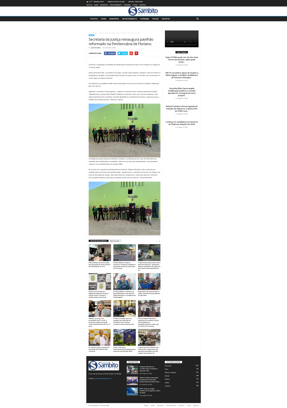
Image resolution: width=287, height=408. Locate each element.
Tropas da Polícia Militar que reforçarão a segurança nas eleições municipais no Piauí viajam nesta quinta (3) (148, 350)
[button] (197, 18)
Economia (127, 5)
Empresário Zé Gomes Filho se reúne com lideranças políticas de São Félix (149, 293)
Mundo (167, 376)
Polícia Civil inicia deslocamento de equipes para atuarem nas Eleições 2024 (124, 349)
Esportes (142, 5)
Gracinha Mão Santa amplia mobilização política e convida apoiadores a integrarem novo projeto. (182, 92)
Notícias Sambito (143, 289)
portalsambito (96, 48)
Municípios (104, 5)
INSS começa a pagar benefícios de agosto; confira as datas (150, 391)
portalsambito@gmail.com (103, 378)
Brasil (140, 260)
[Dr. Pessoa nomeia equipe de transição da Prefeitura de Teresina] (100, 337)
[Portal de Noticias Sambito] (143, 11)
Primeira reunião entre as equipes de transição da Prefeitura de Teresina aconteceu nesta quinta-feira (123, 321)
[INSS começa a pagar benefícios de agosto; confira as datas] (132, 392)
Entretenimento (116, 5)
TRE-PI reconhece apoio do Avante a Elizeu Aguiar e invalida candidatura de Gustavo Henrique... (181, 75)
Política (89, 5)
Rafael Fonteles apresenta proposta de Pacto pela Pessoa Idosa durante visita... (150, 380)
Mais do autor (114, 241)
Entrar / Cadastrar (135, 1)
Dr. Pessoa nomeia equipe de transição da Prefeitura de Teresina (99, 349)
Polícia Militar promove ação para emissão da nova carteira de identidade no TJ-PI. (99, 264)
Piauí (140, 316)
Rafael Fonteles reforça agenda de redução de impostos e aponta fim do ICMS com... (182, 108)
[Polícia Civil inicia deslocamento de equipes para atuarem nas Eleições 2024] (124, 337)
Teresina (167, 386)
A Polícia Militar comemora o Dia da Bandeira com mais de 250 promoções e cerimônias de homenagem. (124, 294)
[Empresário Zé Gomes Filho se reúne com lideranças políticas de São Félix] (149, 281)
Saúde (96, 5)
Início (90, 33)
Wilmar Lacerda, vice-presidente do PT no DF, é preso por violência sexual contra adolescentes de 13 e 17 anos (100, 322)
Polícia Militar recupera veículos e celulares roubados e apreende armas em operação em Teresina (124, 265)
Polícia (135, 5)
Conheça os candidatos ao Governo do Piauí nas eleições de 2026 (181, 123)
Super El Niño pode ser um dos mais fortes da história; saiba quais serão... (181, 59)
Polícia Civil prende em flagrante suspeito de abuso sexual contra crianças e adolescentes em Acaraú (99, 294)
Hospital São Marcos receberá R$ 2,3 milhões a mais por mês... (149, 369)
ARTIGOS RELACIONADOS (98, 241)
